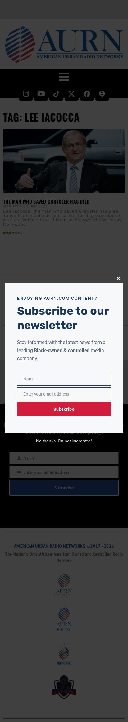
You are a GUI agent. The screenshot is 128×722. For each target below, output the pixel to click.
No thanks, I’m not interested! (64, 440)
